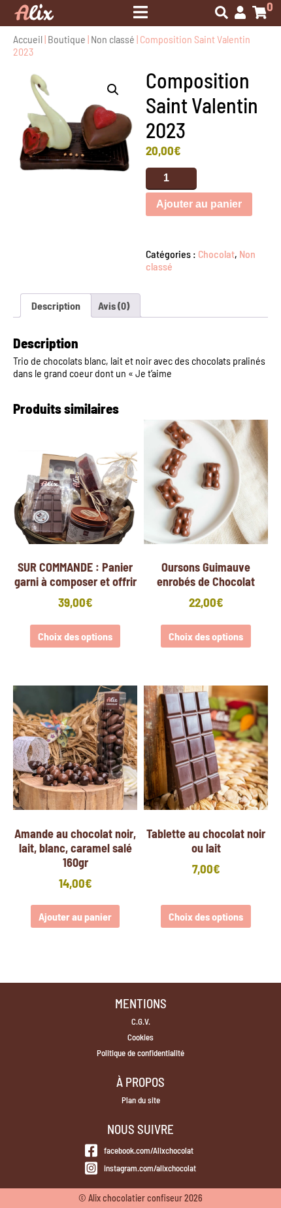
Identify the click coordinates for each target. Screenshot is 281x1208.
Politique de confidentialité (140, 1053)
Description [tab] (55, 305)
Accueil (27, 39)
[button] (113, 89)
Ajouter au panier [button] (75, 916)
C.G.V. (140, 1021)
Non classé (113, 39)
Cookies (140, 1037)
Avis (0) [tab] (113, 305)
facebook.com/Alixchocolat (148, 1150)
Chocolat (216, 253)
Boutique (67, 39)
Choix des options (75, 636)
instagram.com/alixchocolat (150, 1168)
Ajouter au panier (199, 204)
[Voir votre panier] (259, 13)
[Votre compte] (240, 13)
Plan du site (141, 1100)
